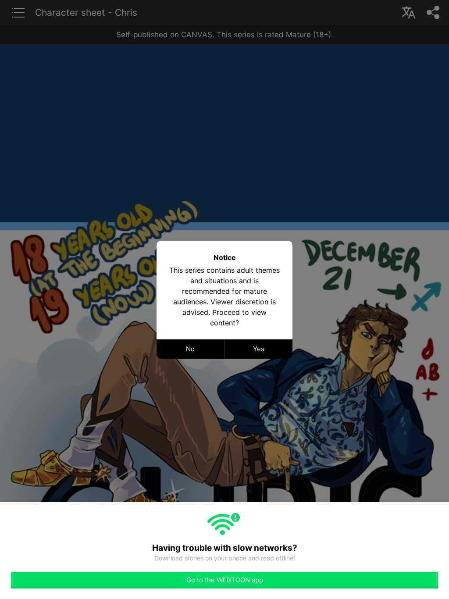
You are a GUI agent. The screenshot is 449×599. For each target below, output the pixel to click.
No (190, 349)
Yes (258, 349)
